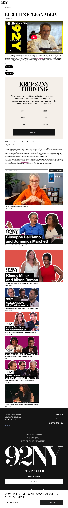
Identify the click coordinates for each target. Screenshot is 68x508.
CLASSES (59, 419)
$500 (23, 118)
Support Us (33, 438)
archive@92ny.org (25, 162)
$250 (45, 111)
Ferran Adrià (9, 73)
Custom (45, 124)
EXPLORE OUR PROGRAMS (33, 441)
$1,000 (45, 118)
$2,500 (22, 124)
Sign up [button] (34, 482)
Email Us (7, 425)
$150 (23, 111)
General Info (33, 435)
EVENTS (59, 415)
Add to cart (34, 132)
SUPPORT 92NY (56, 423)
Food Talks (9, 66)
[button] (34, 8)
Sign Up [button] (52, 503)
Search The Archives (56, 170)
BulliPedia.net (40, 58)
